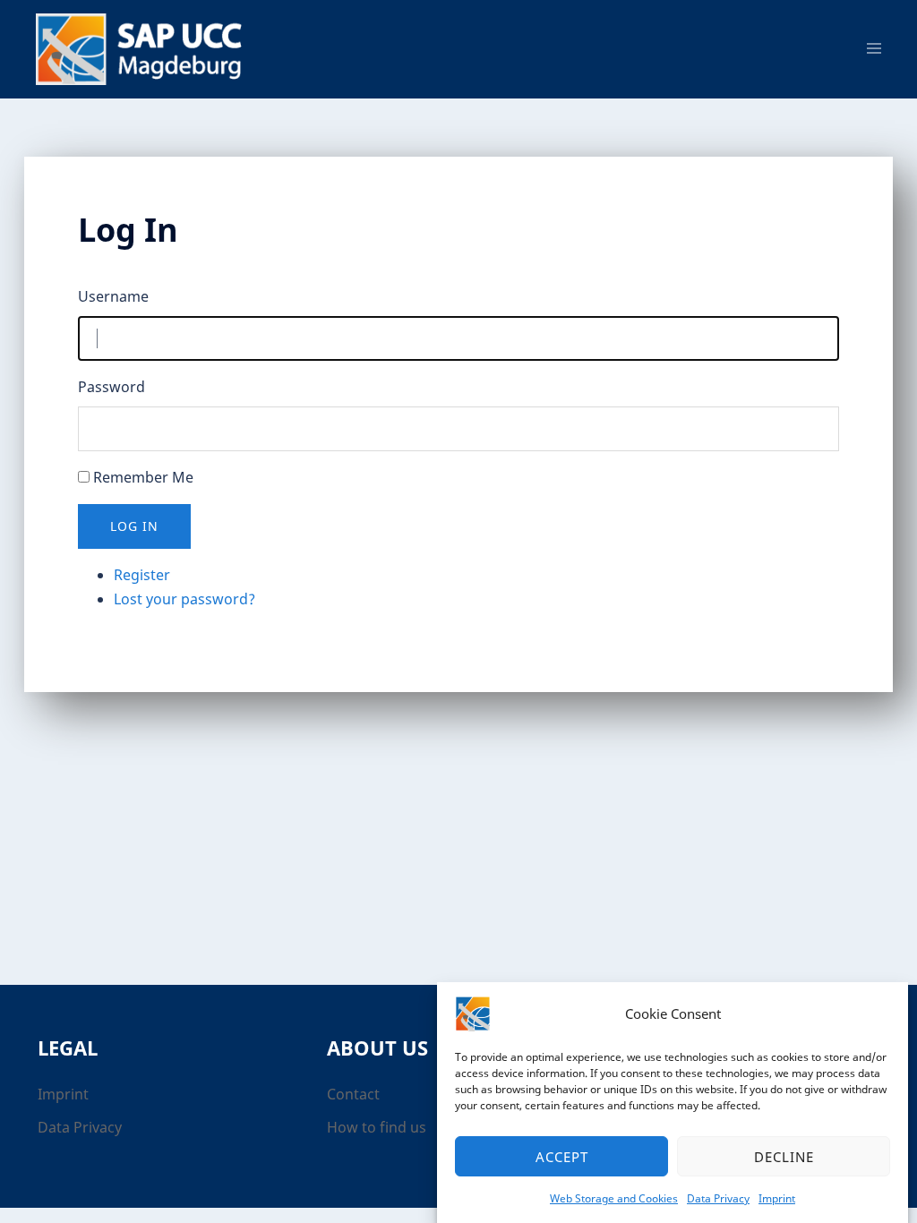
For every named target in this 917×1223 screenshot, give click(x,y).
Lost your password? (184, 599)
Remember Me (143, 477)
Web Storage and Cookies (614, 1198)
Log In (134, 526)
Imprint (776, 1198)
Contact (353, 1094)
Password (111, 387)
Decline (784, 1157)
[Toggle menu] (874, 49)
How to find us (376, 1127)
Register (142, 575)
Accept (562, 1157)
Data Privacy (718, 1198)
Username (113, 296)
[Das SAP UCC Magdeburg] (145, 47)
